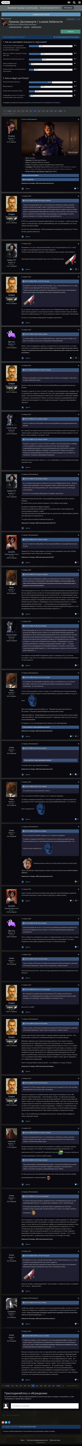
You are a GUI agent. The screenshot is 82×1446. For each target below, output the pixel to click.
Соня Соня (11, 428)
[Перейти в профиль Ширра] (11, 204)
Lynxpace (11, 1311)
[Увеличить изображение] (50, 138)
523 (39, 111)
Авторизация (7, 18)
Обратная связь (55, 1440)
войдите (13, 102)
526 (51, 111)
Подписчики (70, 19)
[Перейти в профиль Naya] (11, 577)
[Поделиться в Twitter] (6, 1422)
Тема (22, 1440)
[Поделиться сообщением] (78, 119)
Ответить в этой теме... (22, 1406)
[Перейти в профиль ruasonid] (11, 1133)
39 (75, 86)
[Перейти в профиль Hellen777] (11, 251)
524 (43, 111)
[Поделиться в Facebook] (9, 1422)
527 (55, 111)
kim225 (11, 552)
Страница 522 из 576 (9, 113)
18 (78, 19)
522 (35, 111)
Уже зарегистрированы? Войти (50, 8)
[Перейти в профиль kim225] (11, 542)
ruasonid (11, 1141)
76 (75, 81)
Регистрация (68, 7)
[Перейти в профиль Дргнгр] (11, 334)
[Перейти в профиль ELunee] (4, 23)
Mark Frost (48, 171)
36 (75, 45)
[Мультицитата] (23, 189)
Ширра (11, 214)
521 (31, 111)
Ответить (70, 31)
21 (75, 90)
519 (23, 111)
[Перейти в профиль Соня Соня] (11, 419)
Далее (60, 111)
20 (75, 69)
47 (75, 58)
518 (19, 111)
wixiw (11, 747)
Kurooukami (42, 200)
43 (75, 53)
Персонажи (32, 24)
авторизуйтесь (64, 1396)
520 (27, 111)
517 (14, 111)
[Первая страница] (5, 111)
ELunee (15, 24)
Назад (9, 111)
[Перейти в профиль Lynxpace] (11, 1303)
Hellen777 (11, 260)
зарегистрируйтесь (25, 102)
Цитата (28, 188)
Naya (11, 587)
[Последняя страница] (65, 111)
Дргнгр (11, 342)
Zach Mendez (40, 171)
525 (47, 111)
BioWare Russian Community (23, 7)
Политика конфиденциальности (37, 1440)
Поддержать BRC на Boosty (41, 14)
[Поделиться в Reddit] (3, 1422)
